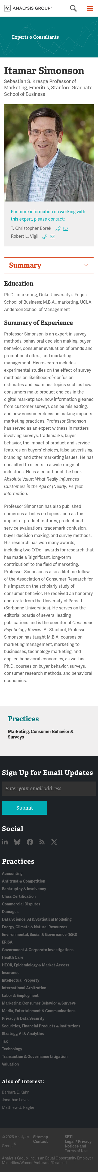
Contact (40, 1141)
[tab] (49, 265)
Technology (12, 1049)
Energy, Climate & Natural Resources (34, 927)
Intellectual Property (20, 980)
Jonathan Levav (15, 1100)
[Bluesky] (18, 842)
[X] (54, 842)
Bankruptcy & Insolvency (24, 889)
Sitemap (40, 1137)
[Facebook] (31, 842)
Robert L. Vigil (24, 236)
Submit (24, 808)
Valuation (10, 1064)
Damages (10, 911)
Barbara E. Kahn (15, 1092)
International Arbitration (24, 988)
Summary (25, 265)
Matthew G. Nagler (18, 1107)
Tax (5, 1041)
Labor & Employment (20, 995)
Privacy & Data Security (23, 1018)
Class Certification (19, 896)
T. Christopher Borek (31, 228)
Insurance (11, 972)
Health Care (12, 957)
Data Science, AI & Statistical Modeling (37, 919)
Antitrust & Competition (23, 881)
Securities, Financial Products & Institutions (41, 1026)
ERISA (7, 942)
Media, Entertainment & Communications (38, 1011)
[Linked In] (5, 842)
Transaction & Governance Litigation (35, 1056)
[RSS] (42, 842)
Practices (18, 861)
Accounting (12, 873)
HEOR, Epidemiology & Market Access (35, 965)
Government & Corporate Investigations (38, 950)
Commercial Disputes (21, 904)
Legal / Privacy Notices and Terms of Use (78, 1146)
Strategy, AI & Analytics (23, 1033)
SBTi (69, 1137)
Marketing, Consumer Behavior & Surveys (39, 1003)
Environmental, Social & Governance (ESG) (39, 934)
